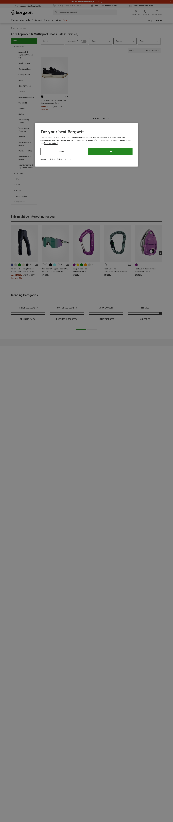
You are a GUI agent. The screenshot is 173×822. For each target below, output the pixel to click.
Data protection (51, 143)
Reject (62, 151)
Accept (110, 151)
